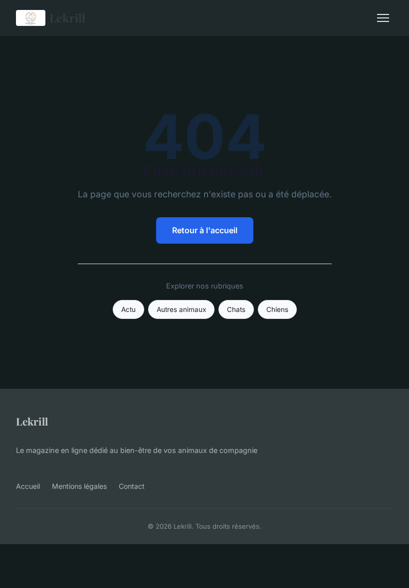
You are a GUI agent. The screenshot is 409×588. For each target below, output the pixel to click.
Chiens (277, 309)
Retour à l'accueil (204, 230)
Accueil (28, 486)
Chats (236, 309)
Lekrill (67, 17)
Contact (132, 486)
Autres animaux (181, 309)
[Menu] (383, 18)
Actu (128, 309)
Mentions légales (79, 486)
